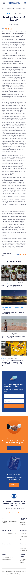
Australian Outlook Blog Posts (14, 8)
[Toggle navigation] (4, 3)
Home (3, 8)
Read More (14, 484)
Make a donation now (14, 448)
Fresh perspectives (6, 282)
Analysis (9, 13)
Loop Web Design (17, 574)
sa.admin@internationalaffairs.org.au (10, 547)
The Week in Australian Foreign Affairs (12, 307)
